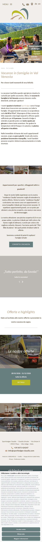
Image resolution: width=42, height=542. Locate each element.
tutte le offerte (22, 377)
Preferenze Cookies (19, 459)
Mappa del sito (28, 456)
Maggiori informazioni (21, 538)
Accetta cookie (21, 529)
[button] (40, 472)
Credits (20, 456)
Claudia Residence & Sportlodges (21, 13)
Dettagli (23, 382)
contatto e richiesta (21, 244)
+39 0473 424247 (21, 448)
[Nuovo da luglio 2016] (7, 170)
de (36, 4)
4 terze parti (10, 475)
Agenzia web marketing (30, 459)
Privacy (11, 459)
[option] (21, 43)
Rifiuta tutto (21, 534)
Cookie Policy (36, 456)
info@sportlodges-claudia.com (21, 451)
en (39, 4)
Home (3, 68)
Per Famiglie (9, 68)
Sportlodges (25, 106)
